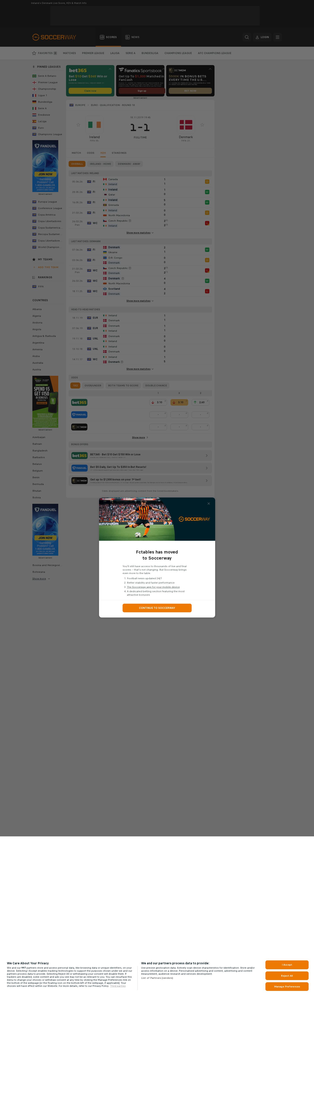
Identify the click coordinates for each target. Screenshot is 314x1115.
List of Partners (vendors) (157, 977)
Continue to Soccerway (157, 608)
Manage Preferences (287, 986)
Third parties (118, 985)
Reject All (287, 975)
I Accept (287, 964)
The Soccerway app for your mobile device (153, 587)
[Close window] (208, 503)
